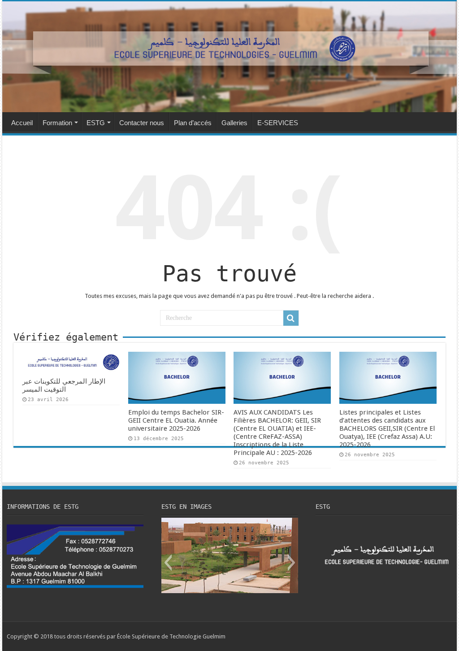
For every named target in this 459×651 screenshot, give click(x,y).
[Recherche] (291, 318)
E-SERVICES (277, 123)
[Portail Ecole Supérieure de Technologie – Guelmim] (229, 56)
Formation (57, 123)
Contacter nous (141, 123)
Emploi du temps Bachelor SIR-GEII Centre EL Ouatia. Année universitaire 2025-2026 (176, 420)
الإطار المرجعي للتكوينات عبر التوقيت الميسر (63, 385)
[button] (168, 563)
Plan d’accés (193, 123)
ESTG (96, 123)
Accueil (22, 123)
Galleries (234, 123)
